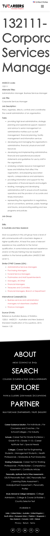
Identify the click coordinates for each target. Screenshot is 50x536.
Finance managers (16, 307)
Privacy (18, 523)
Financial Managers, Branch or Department (26, 291)
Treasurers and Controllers (19, 287)
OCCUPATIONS (39, 396)
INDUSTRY (42, 412)
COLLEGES (7, 379)
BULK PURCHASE (10, 412)
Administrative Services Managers (22, 267)
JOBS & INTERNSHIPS (38, 379)
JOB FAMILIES (26, 396)
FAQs (34, 362)
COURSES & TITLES (20, 379)
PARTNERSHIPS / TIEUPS (28, 412)
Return (26, 523)
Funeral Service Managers (19, 274)
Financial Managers (16, 284)
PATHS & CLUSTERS (11, 396)
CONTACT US (25, 362)
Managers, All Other (16, 281)
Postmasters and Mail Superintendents (24, 277)
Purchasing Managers (17, 270)
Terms (32, 523)
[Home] (13, 7)
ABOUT (15, 362)
